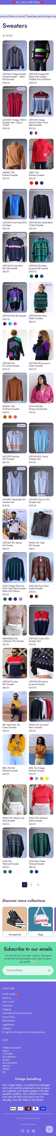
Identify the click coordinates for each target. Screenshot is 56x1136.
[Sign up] (49, 970)
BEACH (5, 1050)
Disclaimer (7, 1005)
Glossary (6, 1028)
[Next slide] (50, 921)
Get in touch (8, 1001)
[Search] (45, 9)
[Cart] (52, 9)
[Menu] (3, 9)
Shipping (6, 1009)
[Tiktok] (28, 1131)
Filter (9, 35)
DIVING (5, 1069)
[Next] (38, 884)
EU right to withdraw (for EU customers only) (23, 1032)
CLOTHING (7, 1054)
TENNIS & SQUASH (11, 1048)
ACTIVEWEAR (9, 1057)
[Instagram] (22, 1131)
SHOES (6, 1060)
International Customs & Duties (17, 1013)
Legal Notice (8, 1024)
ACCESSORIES (9, 1063)
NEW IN (5, 1044)
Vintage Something (31, 1118)
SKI (3, 1072)
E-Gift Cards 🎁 (10, 994)
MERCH (6, 1066)
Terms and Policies (28, 1124)
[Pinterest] (33, 1131)
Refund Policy (8, 1020)
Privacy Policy (8, 1017)
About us (6, 997)
